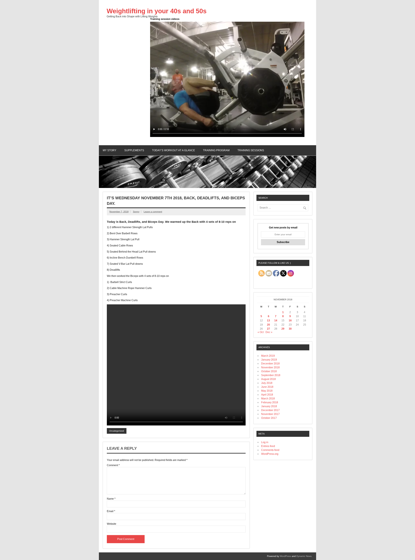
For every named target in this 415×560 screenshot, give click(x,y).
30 (290, 328)
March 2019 (268, 355)
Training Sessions (250, 150)
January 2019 (269, 359)
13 (268, 320)
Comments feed (270, 450)
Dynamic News (304, 556)
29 (282, 328)
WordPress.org (269, 454)
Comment (113, 465)
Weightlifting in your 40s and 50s (157, 11)
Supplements (134, 150)
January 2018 (269, 406)
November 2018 (270, 367)
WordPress (285, 556)
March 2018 (268, 398)
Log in (264, 442)
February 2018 (269, 402)
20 (268, 324)
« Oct (261, 332)
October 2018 (269, 371)
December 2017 (270, 410)
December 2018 (270, 363)
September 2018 (270, 375)
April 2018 (267, 394)
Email (111, 511)
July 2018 (266, 383)
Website (111, 524)
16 (290, 320)
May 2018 (267, 390)
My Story (109, 150)
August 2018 (268, 379)
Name (111, 499)
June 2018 (267, 386)
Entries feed (268, 446)
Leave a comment (153, 211)
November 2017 (270, 414)
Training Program (216, 150)
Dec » (269, 332)
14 (275, 320)
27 (268, 328)
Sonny (136, 211)
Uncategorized (116, 431)
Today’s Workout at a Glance (173, 150)
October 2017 (269, 418)
